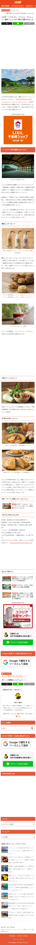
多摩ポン (14, 942)
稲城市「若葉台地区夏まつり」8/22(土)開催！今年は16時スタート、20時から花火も (21, 869)
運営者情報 (12, 936)
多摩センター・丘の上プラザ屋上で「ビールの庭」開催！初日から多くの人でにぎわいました (21, 878)
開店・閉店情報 (5, 5)
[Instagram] (29, 713)
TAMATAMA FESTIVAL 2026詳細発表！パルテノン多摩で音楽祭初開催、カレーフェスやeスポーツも (21, 887)
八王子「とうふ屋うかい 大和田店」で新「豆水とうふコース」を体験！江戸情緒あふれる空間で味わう (21, 859)
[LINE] (18, 716)
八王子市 (17, 676)
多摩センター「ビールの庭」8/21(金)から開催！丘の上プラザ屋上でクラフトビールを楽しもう (21, 896)
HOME (4, 927)
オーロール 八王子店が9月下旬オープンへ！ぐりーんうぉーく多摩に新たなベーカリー (21, 850)
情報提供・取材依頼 (22, 936)
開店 (10, 676)
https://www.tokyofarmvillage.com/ (21, 543)
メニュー (24, 676)
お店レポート (29, 5)
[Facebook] (20, 713)
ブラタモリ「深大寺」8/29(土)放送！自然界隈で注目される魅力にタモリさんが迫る (21, 915)
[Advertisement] (18, 46)
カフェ (5, 676)
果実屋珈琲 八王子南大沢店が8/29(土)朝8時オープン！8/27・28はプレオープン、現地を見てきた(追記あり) (21, 905)
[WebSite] (6, 713)
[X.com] (13, 713)
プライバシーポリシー (18, 939)
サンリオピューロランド (18, 5)
